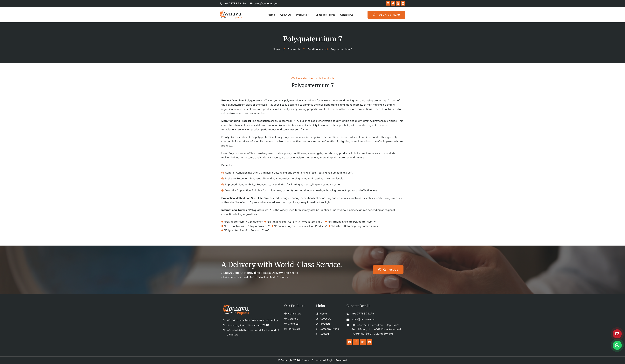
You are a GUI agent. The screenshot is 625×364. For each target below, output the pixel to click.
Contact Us (347, 14)
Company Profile (325, 14)
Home (271, 14)
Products (301, 14)
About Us (285, 14)
